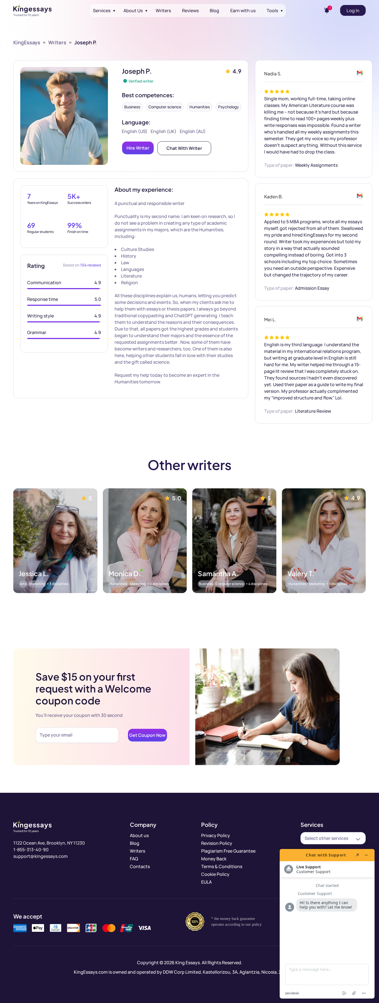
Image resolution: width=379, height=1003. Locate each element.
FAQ (134, 859)
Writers (163, 10)
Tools (272, 10)
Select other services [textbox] (326, 838)
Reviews (190, 10)
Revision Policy (216, 843)
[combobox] (333, 838)
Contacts (140, 866)
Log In (353, 10)
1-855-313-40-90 (31, 849)
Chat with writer (184, 148)
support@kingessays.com (40, 856)
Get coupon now (147, 735)
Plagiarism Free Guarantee (228, 851)
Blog (214, 10)
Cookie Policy (215, 874)
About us (139, 835)
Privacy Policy (215, 835)
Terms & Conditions (221, 866)
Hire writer (138, 148)
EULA (206, 882)
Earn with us (243, 10)
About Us (133, 10)
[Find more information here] (327, 924)
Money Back (213, 859)
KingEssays (26, 42)
